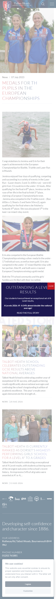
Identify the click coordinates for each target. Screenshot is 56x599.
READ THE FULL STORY (28, 312)
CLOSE (51, 286)
